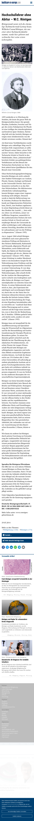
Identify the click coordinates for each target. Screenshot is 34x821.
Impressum (5, 737)
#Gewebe (22, 595)
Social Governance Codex (10, 733)
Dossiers (4, 701)
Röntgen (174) (26, 530)
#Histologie (29, 595)
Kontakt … (8, 535)
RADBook (5, 703)
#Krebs (30, 635)
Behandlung (5, 691)
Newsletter (5, 726)
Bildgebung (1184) (11, 530)
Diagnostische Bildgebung (10, 687)
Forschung (5, 697)
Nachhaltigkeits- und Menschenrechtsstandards (10, 730)
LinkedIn (4, 717)
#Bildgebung (10, 595)
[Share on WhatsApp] (15, 547)
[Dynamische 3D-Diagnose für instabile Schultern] (17, 647)
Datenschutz (5, 735)
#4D (10, 675)
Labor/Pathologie (7, 689)
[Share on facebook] (3, 547)
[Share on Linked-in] (11, 547)
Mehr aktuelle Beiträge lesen (14, 540)
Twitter (4, 713)
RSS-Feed (5, 719)
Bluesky (4, 715)
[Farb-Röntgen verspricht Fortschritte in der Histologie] (17, 567)
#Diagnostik (22, 675)
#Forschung (16, 595)
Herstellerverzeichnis (8, 707)
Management (6, 693)
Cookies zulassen (17, 816)
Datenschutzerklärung (13, 804)
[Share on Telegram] (19, 547)
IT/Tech (4, 695)
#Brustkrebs (17, 635)
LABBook (4, 705)
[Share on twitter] (7, 547)
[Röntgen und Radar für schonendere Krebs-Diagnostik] (17, 607)
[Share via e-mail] (23, 547)
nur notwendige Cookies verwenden (17, 811)
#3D (5, 595)
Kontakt (4, 728)
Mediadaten (5, 724)
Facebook (5, 712)
